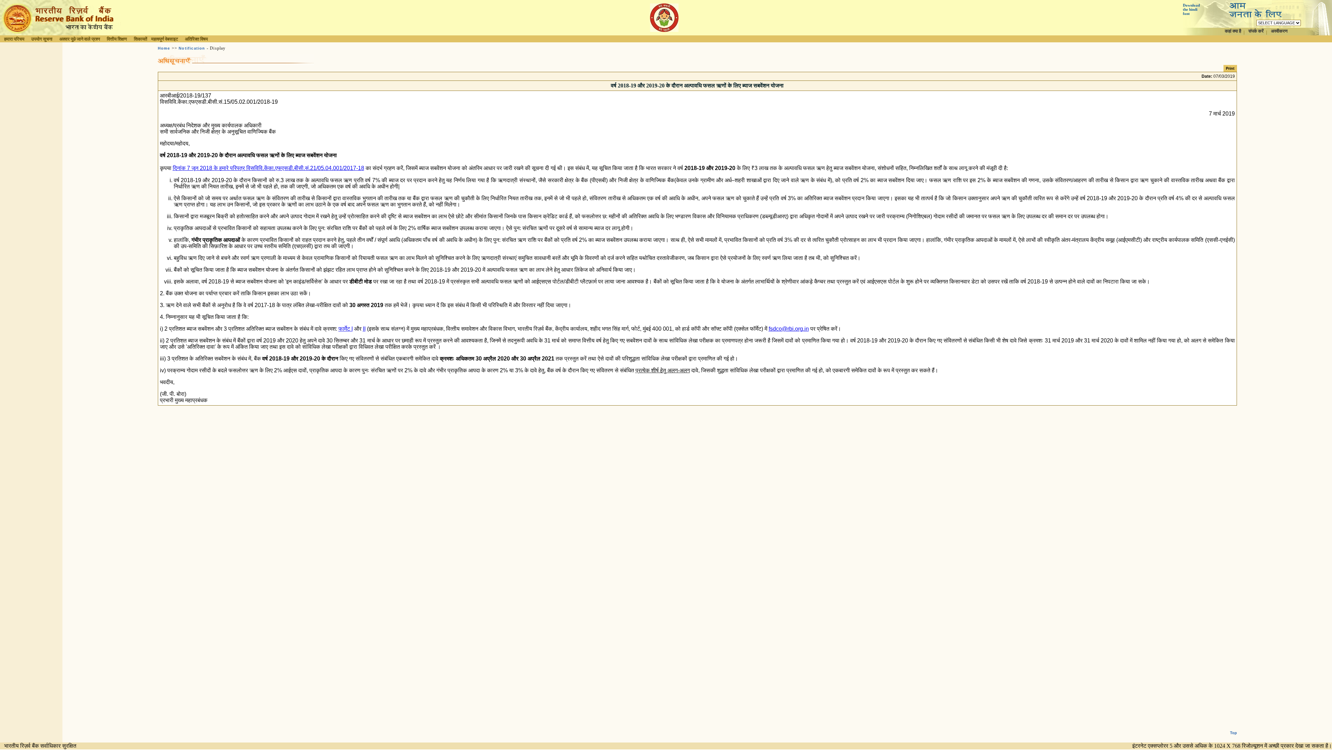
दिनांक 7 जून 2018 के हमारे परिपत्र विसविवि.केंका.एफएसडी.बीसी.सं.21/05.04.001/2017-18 (268, 168)
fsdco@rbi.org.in (789, 329)
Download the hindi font (1191, 9)
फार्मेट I (346, 329)
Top (1233, 733)
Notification (192, 48)
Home (164, 48)
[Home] (60, 33)
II (364, 329)
